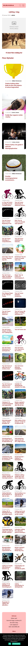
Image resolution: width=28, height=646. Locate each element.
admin (13, 15)
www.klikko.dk (15, 626)
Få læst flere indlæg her (14, 53)
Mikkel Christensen (17, 81)
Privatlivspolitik (16, 643)
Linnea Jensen (15, 112)
